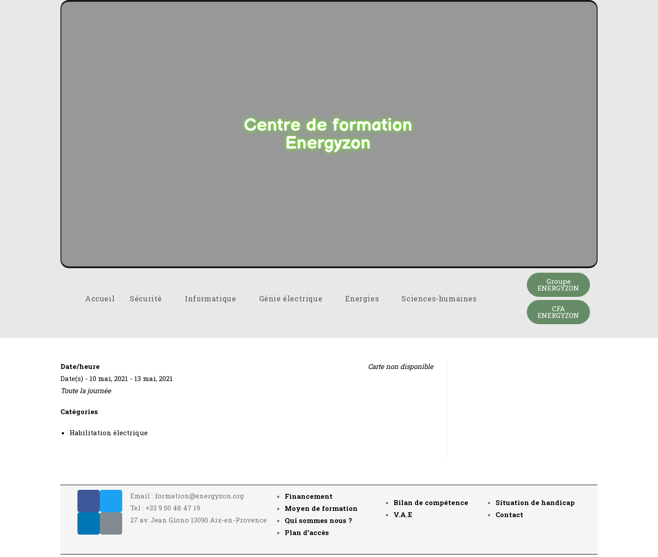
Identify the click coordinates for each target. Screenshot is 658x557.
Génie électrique (292, 298)
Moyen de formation (321, 508)
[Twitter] (111, 501)
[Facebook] (88, 501)
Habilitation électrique (108, 432)
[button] (558, 285)
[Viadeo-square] (111, 523)
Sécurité (147, 298)
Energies (362, 298)
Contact (509, 514)
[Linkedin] (88, 523)
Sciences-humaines (440, 298)
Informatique (211, 298)
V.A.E (402, 514)
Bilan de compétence (430, 502)
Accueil (100, 298)
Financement (309, 496)
